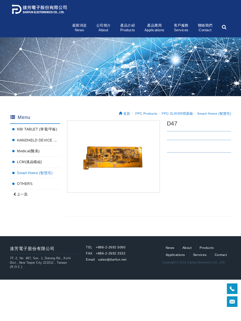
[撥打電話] (232, 288)
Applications (175, 255)
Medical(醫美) (28, 151)
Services (200, 255)
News (170, 248)
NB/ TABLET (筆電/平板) (37, 129)
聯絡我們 (205, 27)
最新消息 (79, 27)
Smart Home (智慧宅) (34, 173)
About (187, 248)
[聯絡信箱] (232, 301)
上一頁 (22, 194)
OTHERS (24, 184)
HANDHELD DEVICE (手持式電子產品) (38, 140)
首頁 (126, 113)
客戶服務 (181, 27)
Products (207, 248)
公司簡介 (103, 27)
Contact (221, 255)
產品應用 (155, 27)
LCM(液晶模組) (29, 162)
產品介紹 (127, 27)
